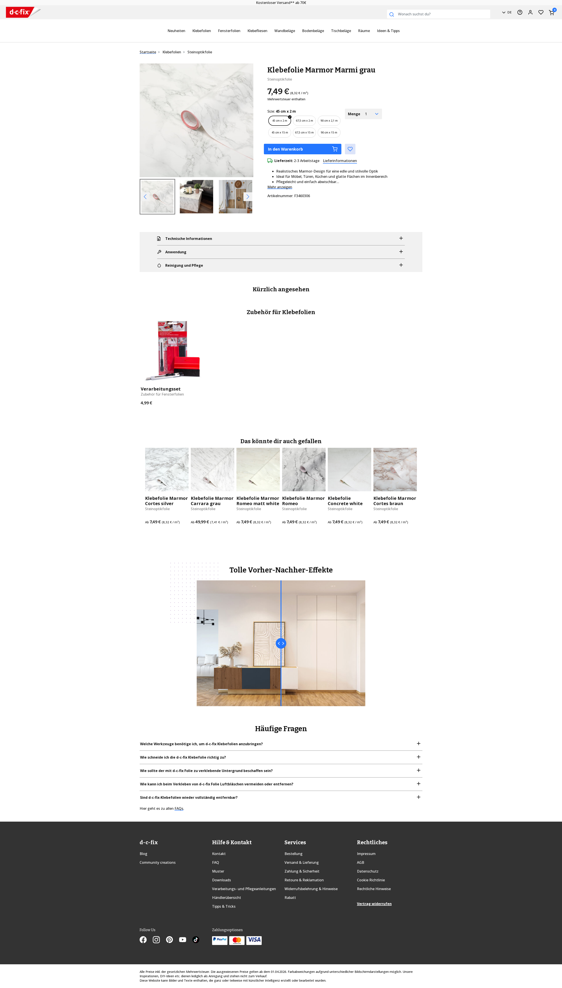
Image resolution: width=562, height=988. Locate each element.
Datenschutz (367, 871)
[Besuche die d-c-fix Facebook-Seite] (146, 940)
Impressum (366, 853)
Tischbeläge (341, 30)
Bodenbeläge (313, 30)
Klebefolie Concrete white (345, 501)
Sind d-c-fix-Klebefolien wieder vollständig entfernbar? (189, 797)
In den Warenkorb (285, 149)
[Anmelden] (530, 12)
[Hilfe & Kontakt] (519, 12)
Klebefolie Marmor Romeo (303, 501)
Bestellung (294, 853)
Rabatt (290, 897)
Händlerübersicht (226, 897)
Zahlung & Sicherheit (302, 871)
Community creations (158, 862)
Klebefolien (201, 30)
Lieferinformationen (340, 160)
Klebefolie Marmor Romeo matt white (257, 501)
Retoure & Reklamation (304, 880)
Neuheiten (176, 30)
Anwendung (175, 252)
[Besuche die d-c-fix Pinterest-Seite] (172, 940)
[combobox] (438, 14)
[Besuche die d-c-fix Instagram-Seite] (159, 940)
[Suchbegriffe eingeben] (391, 14)
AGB (360, 862)
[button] (148, 120)
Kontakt (219, 853)
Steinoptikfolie (199, 52)
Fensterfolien (229, 30)
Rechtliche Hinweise (374, 888)
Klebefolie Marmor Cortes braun (394, 501)
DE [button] (509, 12)
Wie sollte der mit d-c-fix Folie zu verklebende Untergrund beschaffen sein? (206, 770)
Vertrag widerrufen (374, 903)
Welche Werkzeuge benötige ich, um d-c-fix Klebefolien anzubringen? (201, 743)
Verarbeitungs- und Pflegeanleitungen (244, 888)
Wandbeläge (284, 30)
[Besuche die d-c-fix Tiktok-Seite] (195, 940)
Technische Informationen (188, 238)
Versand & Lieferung (302, 862)
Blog (143, 853)
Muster (218, 871)
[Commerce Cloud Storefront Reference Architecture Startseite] (23, 12)
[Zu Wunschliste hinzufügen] (350, 149)
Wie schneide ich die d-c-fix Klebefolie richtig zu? (183, 757)
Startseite (148, 52)
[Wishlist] (541, 12)
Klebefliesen (257, 30)
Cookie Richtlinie (371, 880)
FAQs (179, 808)
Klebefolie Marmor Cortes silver (166, 501)
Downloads (221, 880)
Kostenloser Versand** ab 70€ (281, 2)
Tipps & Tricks (224, 906)
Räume (364, 30)
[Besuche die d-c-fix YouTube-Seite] (185, 940)
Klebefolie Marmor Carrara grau (212, 501)
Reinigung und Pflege (184, 265)
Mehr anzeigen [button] (279, 187)
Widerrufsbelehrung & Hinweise (311, 888)
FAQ (215, 862)
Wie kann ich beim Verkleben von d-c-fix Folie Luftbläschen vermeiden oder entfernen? (216, 784)
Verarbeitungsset (161, 389)
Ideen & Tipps (388, 30)
